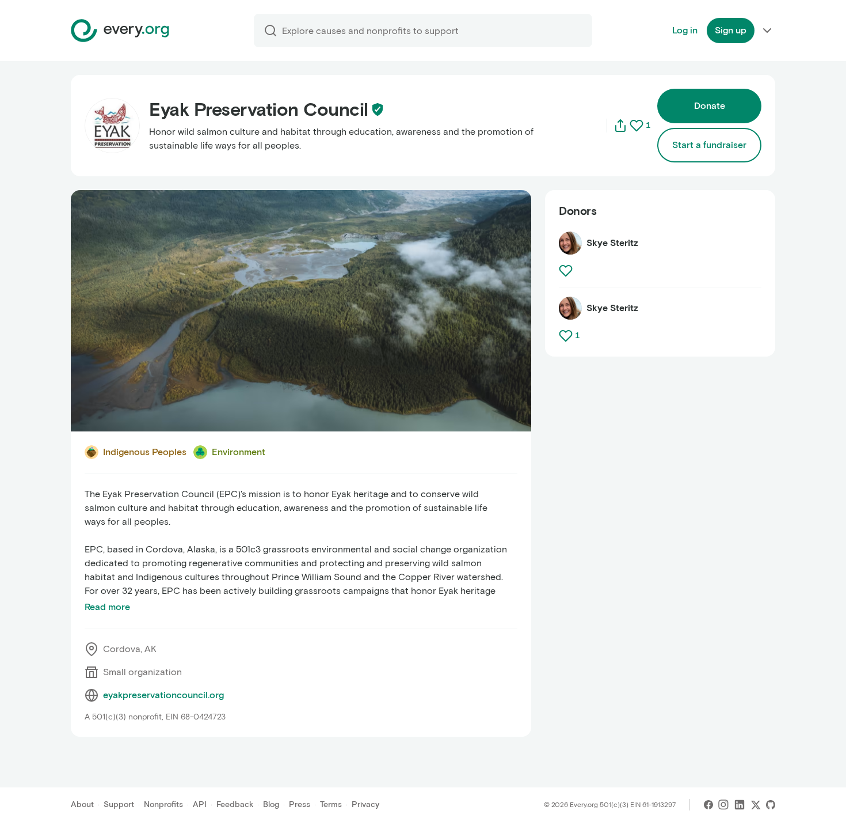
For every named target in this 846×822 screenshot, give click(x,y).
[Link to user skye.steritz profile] (570, 243)
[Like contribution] (567, 271)
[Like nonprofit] (636, 125)
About (82, 804)
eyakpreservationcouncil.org (163, 695)
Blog (271, 804)
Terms (331, 804)
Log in (685, 30)
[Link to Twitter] (755, 804)
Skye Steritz (612, 242)
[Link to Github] (770, 804)
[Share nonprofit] (620, 125)
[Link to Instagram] (723, 804)
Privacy (365, 804)
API (200, 804)
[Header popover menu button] (767, 30)
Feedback (234, 804)
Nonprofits (163, 804)
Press (299, 804)
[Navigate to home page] (120, 30)
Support (119, 804)
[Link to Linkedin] (739, 804)
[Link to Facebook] (708, 804)
